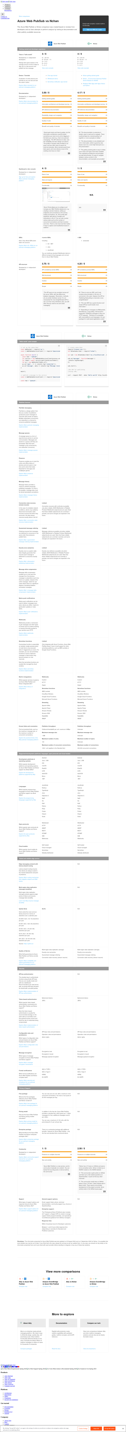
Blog (5, 1422)
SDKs (6, 1396)
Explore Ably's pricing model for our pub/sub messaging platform (28, 1122)
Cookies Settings (83, 1428)
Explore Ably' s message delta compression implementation (27, 591)
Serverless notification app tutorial (57, 82)
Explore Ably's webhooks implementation (26, 634)
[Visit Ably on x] (2, 1367)
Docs (10, 10)
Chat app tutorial (52, 75)
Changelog (7, 1398)
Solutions (7, 6)
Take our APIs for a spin (94, 30)
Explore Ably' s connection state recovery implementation (28, 521)
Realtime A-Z (8, 1412)
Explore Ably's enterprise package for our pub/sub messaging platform (29, 1141)
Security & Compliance (11, 1399)
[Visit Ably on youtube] (17, 1367)
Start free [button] (7, 18)
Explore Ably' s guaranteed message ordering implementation (29, 541)
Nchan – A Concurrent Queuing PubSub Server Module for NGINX (94, 79)
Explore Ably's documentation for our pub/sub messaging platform (28, 102)
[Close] (123, 1429)
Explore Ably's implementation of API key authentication (28, 992)
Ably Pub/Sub (8, 1376)
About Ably (7, 1420)
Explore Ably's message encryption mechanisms (26, 1063)
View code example (47, 68)
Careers (6, 1424)
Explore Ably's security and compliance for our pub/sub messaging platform (27, 1082)
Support (6, 1413)
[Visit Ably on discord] (13, 1367)
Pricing (6, 10)
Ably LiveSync (8, 1384)
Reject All (96, 1428)
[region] (63, 1428)
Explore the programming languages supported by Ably (27, 799)
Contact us (4, 16)
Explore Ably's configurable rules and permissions (28, 1045)
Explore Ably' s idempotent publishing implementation (26, 562)
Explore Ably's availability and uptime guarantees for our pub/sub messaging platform (27, 962)
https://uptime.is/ (28, 944)
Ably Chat (7, 1377)
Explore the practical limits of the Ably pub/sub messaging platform (28, 739)
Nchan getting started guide (91, 75)
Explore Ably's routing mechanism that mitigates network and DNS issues (29, 879)
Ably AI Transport (9, 1379)
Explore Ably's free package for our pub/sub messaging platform (28, 1104)
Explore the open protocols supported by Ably (27, 835)
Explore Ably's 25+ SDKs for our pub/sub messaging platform (28, 246)
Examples (7, 1408)
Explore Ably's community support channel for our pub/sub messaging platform (29, 1159)
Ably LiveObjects (9, 1381)
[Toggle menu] (2, 14)
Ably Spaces (8, 1382)
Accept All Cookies (109, 1428)
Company (7, 8)
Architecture (8, 1393)
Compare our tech (9, 1386)
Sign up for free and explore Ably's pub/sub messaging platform (27, 178)
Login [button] (2, 18)
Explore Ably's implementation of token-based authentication (28, 1026)
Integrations (7, 1394)
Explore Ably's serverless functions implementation (26, 670)
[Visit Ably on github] (10, 1367)
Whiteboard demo (53, 78)
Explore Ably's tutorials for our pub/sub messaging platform (27, 86)
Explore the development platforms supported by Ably (27, 773)
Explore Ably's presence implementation (26, 474)
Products (7, 5)
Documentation (8, 1407)
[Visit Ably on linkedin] (6, 1367)
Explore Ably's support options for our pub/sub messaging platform (28, 1210)
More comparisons (24, 16)
